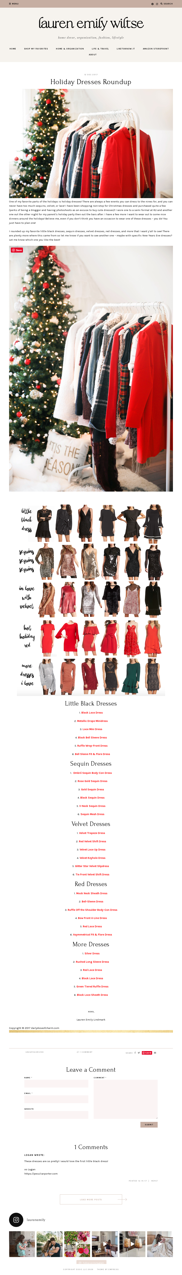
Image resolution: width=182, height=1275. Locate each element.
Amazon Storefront (156, 49)
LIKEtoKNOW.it (126, 49)
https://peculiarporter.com (41, 1173)
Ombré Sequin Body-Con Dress (92, 773)
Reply (154, 1181)
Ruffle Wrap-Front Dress (92, 745)
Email (28, 1093)
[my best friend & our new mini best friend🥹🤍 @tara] (49, 1244)
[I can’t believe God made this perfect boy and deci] (22, 1244)
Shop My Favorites (36, 49)
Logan (28, 1155)
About (93, 55)
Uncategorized (35, 1052)
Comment (100, 1078)
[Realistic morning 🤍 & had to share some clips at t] (105, 1244)
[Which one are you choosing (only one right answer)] (132, 1244)
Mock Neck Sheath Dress (91, 893)
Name (28, 1078)
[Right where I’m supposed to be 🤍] (160, 1244)
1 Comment (86, 1052)
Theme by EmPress (108, 1269)
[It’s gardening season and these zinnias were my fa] (77, 1244)
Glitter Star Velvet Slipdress (92, 866)
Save (148, 1052)
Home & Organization (70, 49)
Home (13, 49)
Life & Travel (100, 49)
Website (29, 1109)
